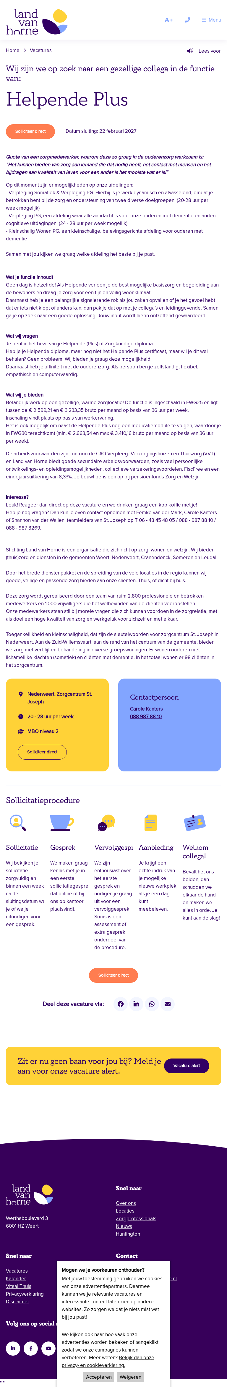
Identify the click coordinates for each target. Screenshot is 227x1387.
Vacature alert (187, 1065)
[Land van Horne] (45, 23)
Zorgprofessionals (136, 1219)
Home (13, 50)
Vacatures (41, 50)
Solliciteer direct (30, 131)
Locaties (125, 1211)
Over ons (126, 1203)
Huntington (128, 1234)
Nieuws (124, 1226)
